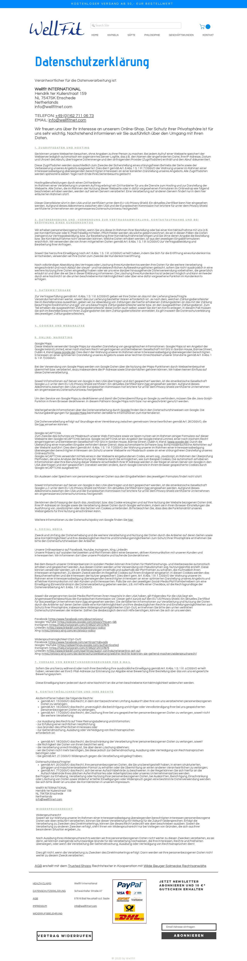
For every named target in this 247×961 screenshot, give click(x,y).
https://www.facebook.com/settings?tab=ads (78, 642)
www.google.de (65, 352)
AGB (38, 866)
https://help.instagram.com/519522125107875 (79, 624)
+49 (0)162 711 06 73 (74, 115)
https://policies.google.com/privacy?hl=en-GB (87, 622)
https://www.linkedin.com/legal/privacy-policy (76, 627)
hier (147, 384)
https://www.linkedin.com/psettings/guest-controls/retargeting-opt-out (93, 650)
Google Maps (78, 413)
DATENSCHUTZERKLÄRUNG (49, 891)
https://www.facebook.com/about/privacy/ (75, 619)
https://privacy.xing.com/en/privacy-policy (69, 630)
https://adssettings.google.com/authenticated (88, 645)
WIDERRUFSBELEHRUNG (47, 913)
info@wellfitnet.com (53, 107)
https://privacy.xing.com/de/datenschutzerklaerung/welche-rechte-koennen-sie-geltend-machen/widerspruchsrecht (119, 653)
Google (125, 410)
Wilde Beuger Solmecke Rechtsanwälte (175, 866)
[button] (205, 26)
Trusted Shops (79, 866)
